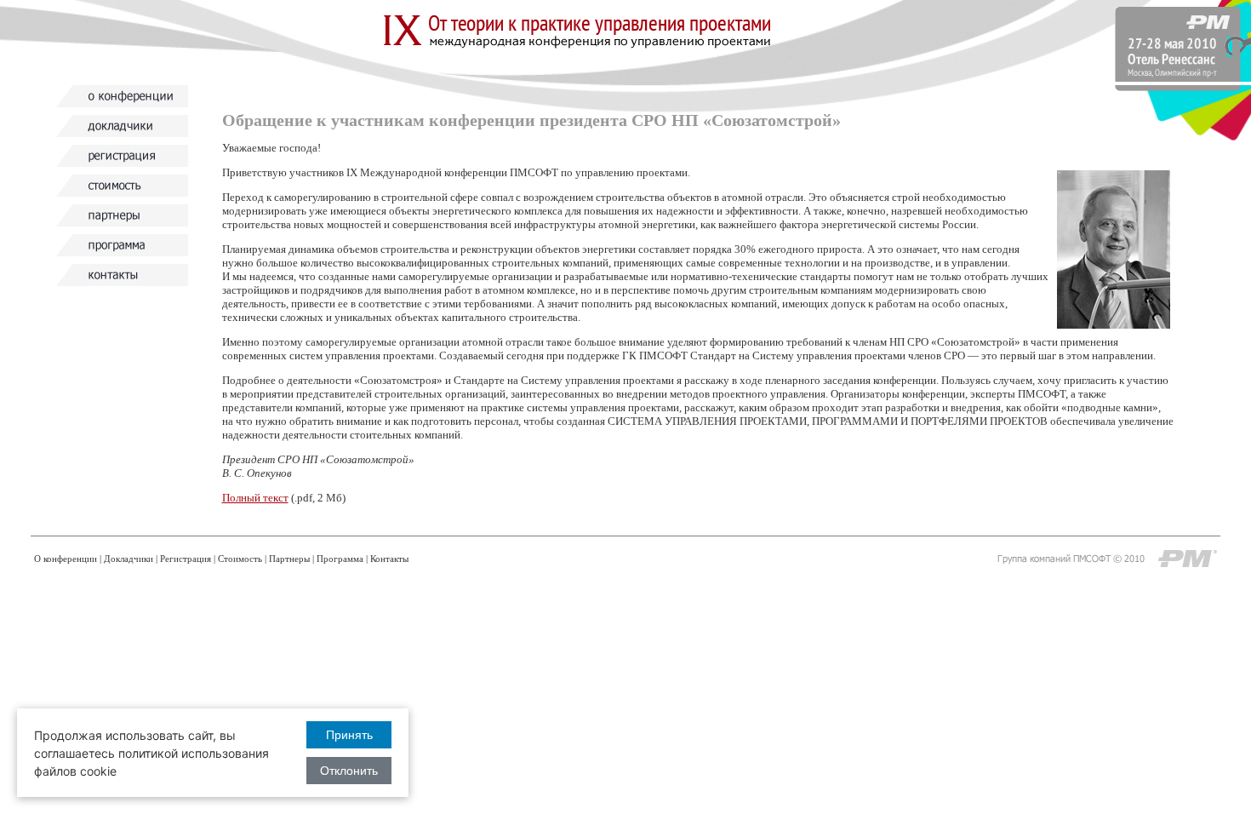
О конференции (65, 558)
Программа (340, 558)
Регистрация (185, 558)
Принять (349, 735)
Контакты (389, 558)
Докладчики (128, 558)
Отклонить (349, 770)
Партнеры (289, 558)
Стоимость (240, 558)
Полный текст (255, 497)
